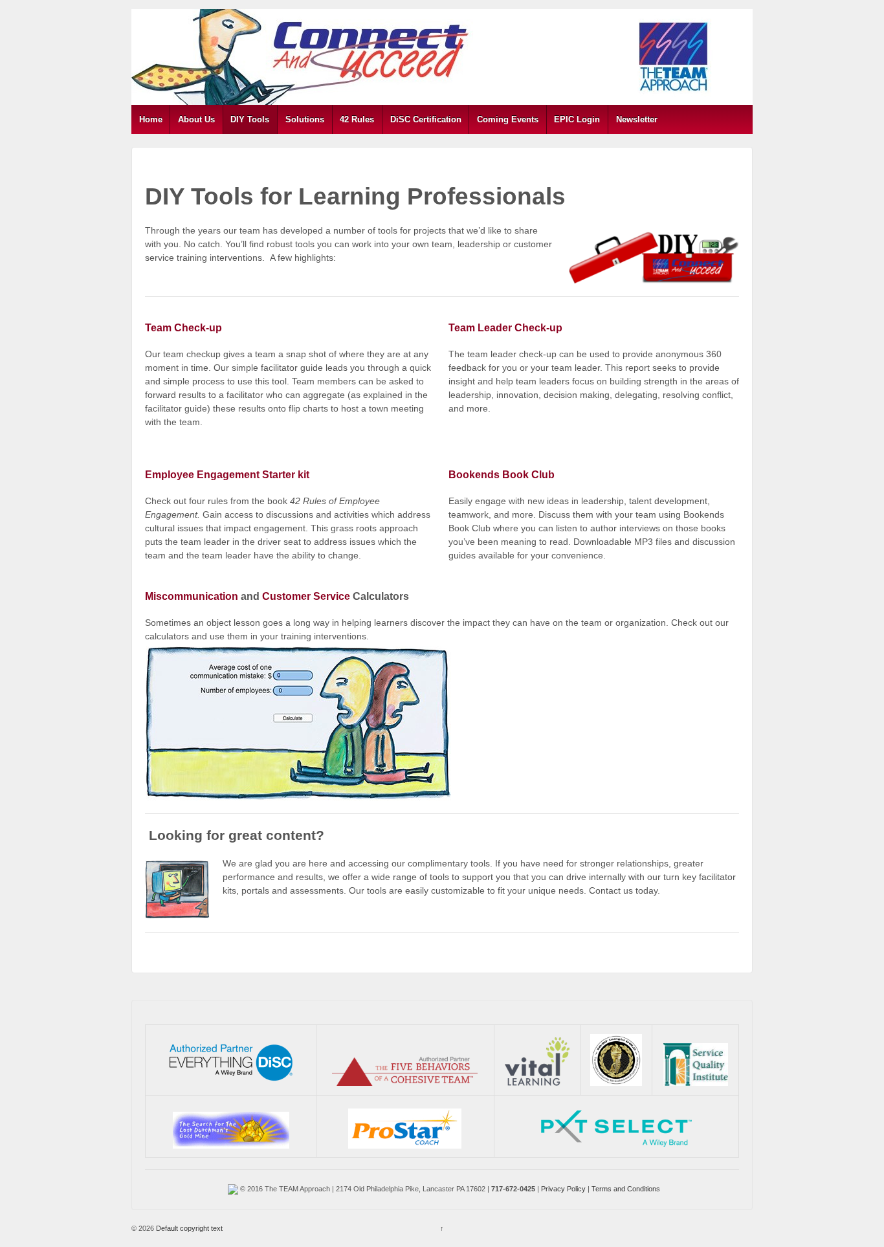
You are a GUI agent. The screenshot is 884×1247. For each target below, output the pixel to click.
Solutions (304, 119)
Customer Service (306, 596)
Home (150, 119)
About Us (196, 119)
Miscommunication (191, 596)
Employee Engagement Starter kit (227, 474)
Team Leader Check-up (505, 327)
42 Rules (357, 119)
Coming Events (507, 119)
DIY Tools (249, 119)
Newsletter (636, 119)
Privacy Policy (563, 1189)
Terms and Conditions (625, 1189)
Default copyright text (188, 1228)
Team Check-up (183, 327)
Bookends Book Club (501, 474)
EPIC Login (577, 119)
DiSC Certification (425, 119)
